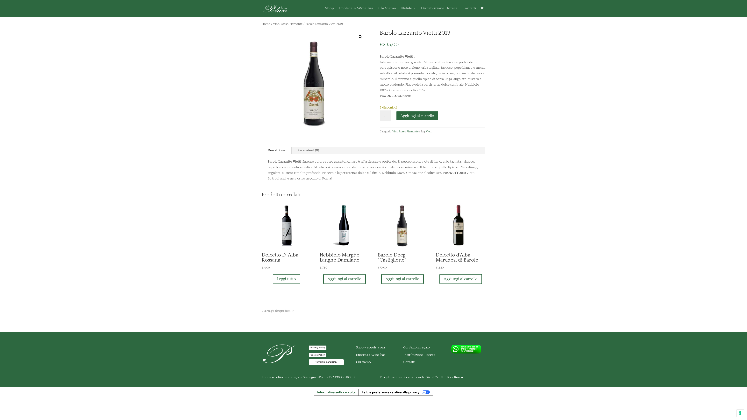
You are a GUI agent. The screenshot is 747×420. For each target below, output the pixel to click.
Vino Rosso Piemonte (287, 24)
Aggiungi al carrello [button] (344, 279)
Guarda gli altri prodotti (276, 310)
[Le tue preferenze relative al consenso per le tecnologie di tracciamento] (740, 413)
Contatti (469, 8)
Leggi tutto (286, 279)
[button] (360, 36)
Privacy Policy (317, 347)
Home (266, 24)
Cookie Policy (317, 355)
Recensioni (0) (308, 150)
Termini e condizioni (326, 362)
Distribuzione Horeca (439, 8)
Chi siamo (363, 362)
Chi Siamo (387, 8)
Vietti (429, 131)
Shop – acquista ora (370, 347)
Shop (329, 8)
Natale (406, 8)
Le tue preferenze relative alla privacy (390, 392)
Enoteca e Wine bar (370, 355)
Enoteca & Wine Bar (356, 8)
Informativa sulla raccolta (336, 392)
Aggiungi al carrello (417, 116)
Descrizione (277, 150)
